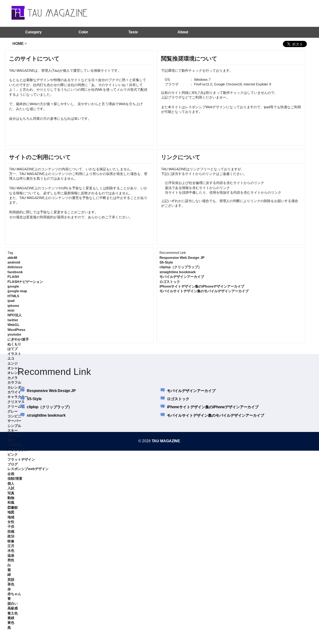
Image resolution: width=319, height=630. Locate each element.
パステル (14, 445)
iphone (13, 306)
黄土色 (12, 613)
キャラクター (17, 397)
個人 (10, 483)
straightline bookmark (178, 272)
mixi (10, 310)
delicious (14, 267)
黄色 (10, 622)
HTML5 (13, 296)
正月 (10, 546)
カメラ (12, 378)
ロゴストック (170, 282)
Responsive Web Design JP (182, 257)
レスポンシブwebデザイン (28, 469)
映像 (10, 541)
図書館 (12, 507)
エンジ (12, 363)
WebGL (13, 325)
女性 (10, 522)
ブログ (12, 464)
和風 (10, 502)
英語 (10, 579)
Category (33, 32)
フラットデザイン (21, 459)
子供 (10, 526)
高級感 (12, 608)
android (13, 262)
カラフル (14, 382)
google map (17, 291)
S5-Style (166, 262)
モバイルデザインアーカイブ (182, 277)
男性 (10, 560)
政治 (10, 536)
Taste (133, 32)
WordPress (16, 330)
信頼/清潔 (14, 478)
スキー (12, 430)
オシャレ (14, 368)
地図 (10, 512)
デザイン (14, 435)
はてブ (12, 349)
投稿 (10, 531)
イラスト (14, 354)
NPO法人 (14, 315)
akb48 (12, 257)
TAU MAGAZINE (166, 441)
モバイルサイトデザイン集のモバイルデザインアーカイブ (204, 291)
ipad (11, 301)
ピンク (12, 454)
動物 (10, 498)
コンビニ (14, 416)
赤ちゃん (14, 594)
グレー (12, 411)
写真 (10, 493)
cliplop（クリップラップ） (181, 267)
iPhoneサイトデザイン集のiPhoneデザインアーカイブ (202, 286)
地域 (10, 517)
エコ (10, 358)
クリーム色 (16, 406)
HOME (18, 43)
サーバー (14, 421)
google (13, 286)
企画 (10, 474)
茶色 (10, 584)
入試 (10, 488)
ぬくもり (14, 344)
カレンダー (16, 387)
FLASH (13, 277)
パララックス (17, 450)
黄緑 (10, 618)
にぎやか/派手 (18, 339)
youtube (14, 334)
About (183, 32)
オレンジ (14, 373)
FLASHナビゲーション (25, 282)
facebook (15, 272)
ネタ (10, 440)
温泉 (10, 555)
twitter (12, 320)
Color (83, 32)
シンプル (14, 426)
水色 (10, 550)
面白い (12, 603)
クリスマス (16, 402)
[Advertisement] (225, 13)
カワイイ (14, 392)
